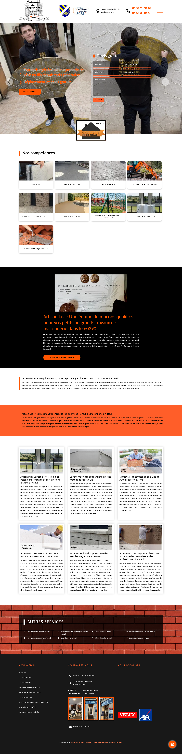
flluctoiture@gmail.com (81, 727)
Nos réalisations (29, 92)
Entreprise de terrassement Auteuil (39, 638)
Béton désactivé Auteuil (103, 638)
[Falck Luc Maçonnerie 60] (34, 11)
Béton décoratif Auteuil (103, 632)
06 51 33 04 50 (141, 13)
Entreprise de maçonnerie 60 (29, 712)
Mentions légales (101, 742)
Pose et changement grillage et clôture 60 (33, 702)
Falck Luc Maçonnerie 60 (81, 742)
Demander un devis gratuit (62, 358)
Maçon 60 (22, 673)
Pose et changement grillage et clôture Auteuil (74, 633)
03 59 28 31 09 (141, 8)
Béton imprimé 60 (25, 683)
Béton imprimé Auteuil (69, 638)
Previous (9, 82)
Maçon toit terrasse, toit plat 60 (30, 692)
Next (165, 82)
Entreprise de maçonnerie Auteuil (38, 632)
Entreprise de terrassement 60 (29, 687)
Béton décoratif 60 (25, 697)
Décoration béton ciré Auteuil (139, 638)
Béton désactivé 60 (25, 678)
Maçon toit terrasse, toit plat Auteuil (142, 632)
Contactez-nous (116, 742)
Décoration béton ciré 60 (27, 707)
